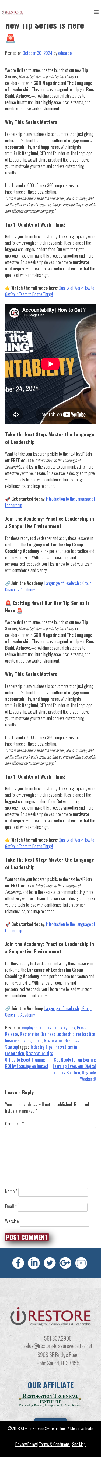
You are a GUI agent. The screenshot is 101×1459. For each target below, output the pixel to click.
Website (12, 1221)
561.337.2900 (58, 1338)
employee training (36, 1027)
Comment (14, 1123)
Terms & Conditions (54, 1444)
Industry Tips (64, 1027)
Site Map (79, 1444)
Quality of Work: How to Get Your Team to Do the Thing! (49, 291)
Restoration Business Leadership (47, 1034)
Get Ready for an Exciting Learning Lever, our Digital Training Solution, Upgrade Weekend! (74, 1069)
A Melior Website (80, 1428)
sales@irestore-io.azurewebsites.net (57, 1345)
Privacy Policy (26, 1444)
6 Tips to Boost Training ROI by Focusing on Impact (26, 1062)
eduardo (65, 53)
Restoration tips (39, 1053)
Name (11, 1191)
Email (11, 1206)
